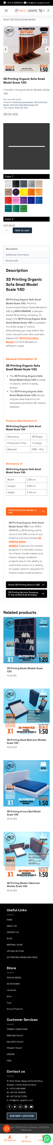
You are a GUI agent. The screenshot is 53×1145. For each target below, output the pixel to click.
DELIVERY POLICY (15, 1042)
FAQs (9, 1060)
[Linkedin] (25, 1106)
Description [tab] (12, 249)
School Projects (15, 1009)
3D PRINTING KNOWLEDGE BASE (22, 957)
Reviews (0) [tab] (12, 260)
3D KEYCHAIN (13, 984)
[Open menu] (6, 10)
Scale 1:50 (19, 107)
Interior (11, 107)
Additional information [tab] (17, 254)
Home (6, 19)
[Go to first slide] (47, 49)
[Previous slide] (5, 49)
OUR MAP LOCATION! (22, 1115)
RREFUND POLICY (15, 1035)
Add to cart (22, 230)
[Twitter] (14, 1106)
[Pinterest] (20, 1106)
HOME (9, 919)
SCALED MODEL (14, 977)
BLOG (9, 938)
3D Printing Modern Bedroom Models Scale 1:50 (23, 884)
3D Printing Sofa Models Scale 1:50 (24, 105)
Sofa (26, 107)
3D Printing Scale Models (22, 19)
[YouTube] (31, 1106)
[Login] (48, 11)
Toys (9, 1002)
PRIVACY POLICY (14, 1048)
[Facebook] (9, 1106)
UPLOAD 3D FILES (15, 951)
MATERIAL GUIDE (15, 944)
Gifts (9, 996)
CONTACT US (13, 932)
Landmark (11, 990)
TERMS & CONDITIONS (17, 1029)
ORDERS (11, 1054)
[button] (47, 1139)
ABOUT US (12, 926)
